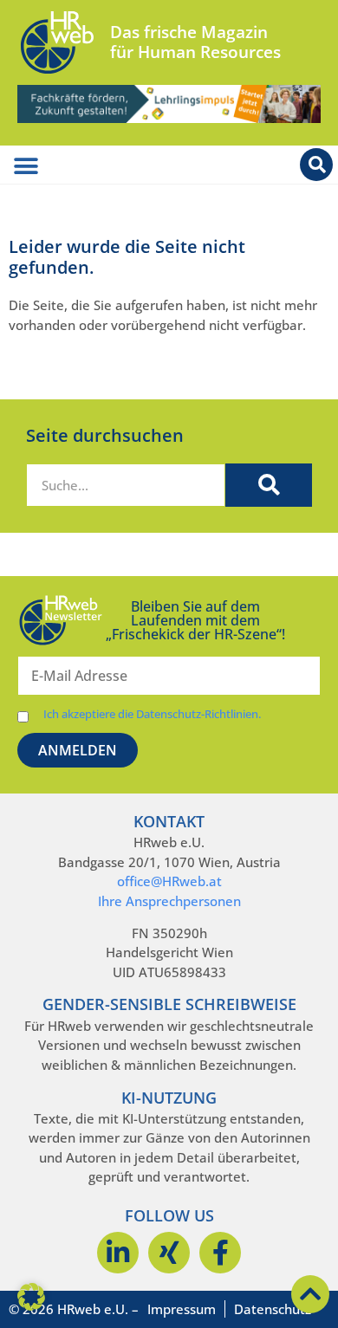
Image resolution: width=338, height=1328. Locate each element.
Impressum (181, 1309)
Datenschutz (272, 1309)
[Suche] (268, 485)
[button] (31, 1297)
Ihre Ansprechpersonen (169, 901)
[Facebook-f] (220, 1252)
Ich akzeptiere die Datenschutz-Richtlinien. (152, 714)
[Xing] (169, 1252)
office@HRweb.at (169, 881)
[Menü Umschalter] (26, 166)
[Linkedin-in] (118, 1252)
